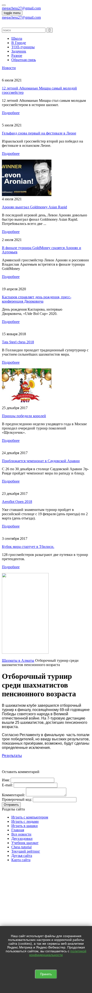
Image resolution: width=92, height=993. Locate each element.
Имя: (6, 780)
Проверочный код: (17, 799)
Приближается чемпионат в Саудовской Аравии (41, 461)
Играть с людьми (25, 821)
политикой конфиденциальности (57, 953)
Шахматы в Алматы (18, 660)
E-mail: (7, 785)
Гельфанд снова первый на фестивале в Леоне (39, 133)
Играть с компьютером (29, 817)
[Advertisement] (46, 912)
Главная (17, 830)
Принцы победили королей (24, 416)
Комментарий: (13, 795)
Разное (16, 56)
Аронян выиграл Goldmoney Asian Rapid (34, 207)
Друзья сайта (21, 856)
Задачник (18, 51)
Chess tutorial (21, 847)
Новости (9, 68)
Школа (16, 38)
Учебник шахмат (24, 843)
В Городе (18, 43)
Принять (46, 974)
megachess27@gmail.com (21, 8)
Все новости (21, 834)
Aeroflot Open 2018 (17, 502)
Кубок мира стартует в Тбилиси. (28, 547)
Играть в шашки (24, 826)
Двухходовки (22, 838)
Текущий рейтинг (25, 851)
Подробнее (11, 113)
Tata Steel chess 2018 (18, 342)
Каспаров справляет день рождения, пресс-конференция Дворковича (36, 299)
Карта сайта (20, 860)
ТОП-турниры (23, 47)
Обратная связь (23, 60)
